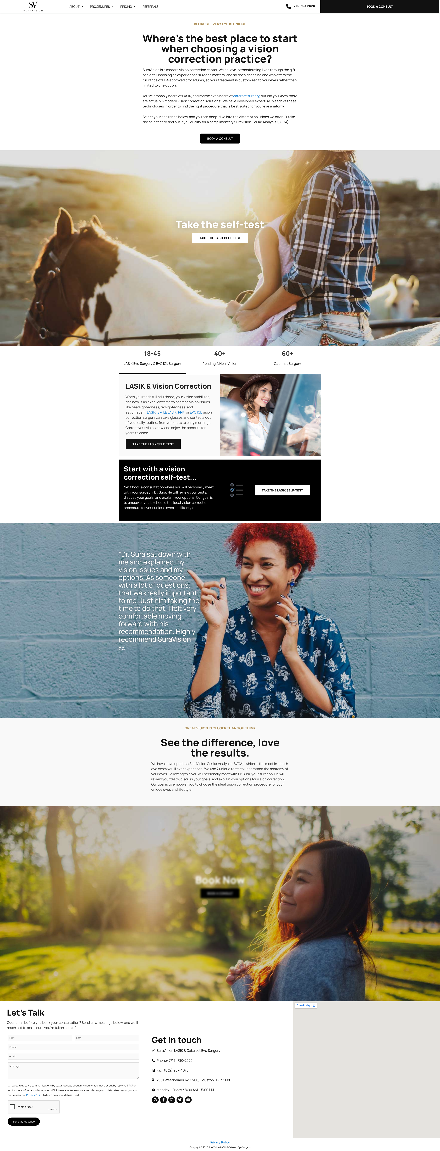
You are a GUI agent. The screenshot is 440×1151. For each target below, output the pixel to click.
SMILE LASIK (167, 412)
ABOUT (74, 6)
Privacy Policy (34, 1095)
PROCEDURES (100, 6)
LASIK (151, 412)
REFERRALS (150, 6)
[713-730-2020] (288, 6)
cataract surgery (246, 96)
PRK (181, 412)
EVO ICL (196, 412)
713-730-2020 (304, 6)
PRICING (126, 6)
